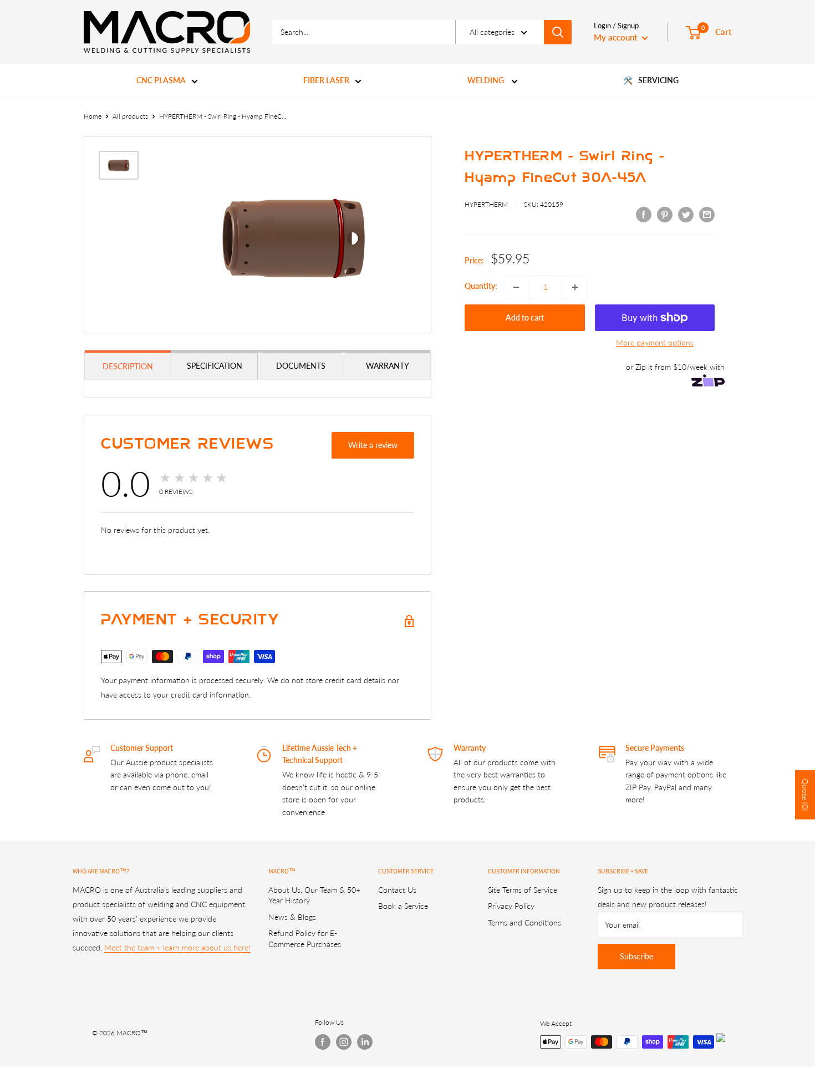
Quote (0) (805, 795)
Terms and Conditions (524, 922)
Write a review (373, 445)
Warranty (387, 365)
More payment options (655, 342)
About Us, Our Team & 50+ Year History (314, 895)
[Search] (558, 32)
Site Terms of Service (522, 889)
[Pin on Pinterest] (665, 214)
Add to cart (525, 317)
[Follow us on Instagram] (344, 1042)
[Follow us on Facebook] (322, 1042)
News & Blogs (292, 917)
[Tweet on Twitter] (686, 214)
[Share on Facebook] (643, 214)
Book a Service (403, 906)
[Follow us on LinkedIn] (365, 1042)
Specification (214, 365)
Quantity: (481, 286)
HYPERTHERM (486, 204)
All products (130, 116)
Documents (300, 365)
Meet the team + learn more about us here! (177, 947)
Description (128, 366)
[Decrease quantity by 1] (516, 287)
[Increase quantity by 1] (575, 287)
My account (616, 37)
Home (92, 116)
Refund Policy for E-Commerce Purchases (304, 938)
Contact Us (397, 889)
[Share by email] (707, 214)
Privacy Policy (511, 906)
